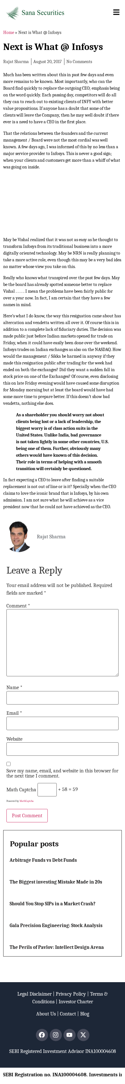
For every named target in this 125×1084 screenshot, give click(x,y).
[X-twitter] (83, 1035)
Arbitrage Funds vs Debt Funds (43, 860)
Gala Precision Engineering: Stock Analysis (56, 925)
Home (8, 32)
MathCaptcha (27, 801)
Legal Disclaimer (34, 994)
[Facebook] (42, 1035)
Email (14, 713)
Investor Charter (76, 1002)
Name (14, 687)
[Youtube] (69, 1035)
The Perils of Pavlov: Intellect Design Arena (57, 947)
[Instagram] (56, 1035)
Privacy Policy (71, 994)
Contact (68, 1014)
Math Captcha (21, 789)
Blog (84, 1014)
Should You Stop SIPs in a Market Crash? (53, 904)
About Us (46, 1014)
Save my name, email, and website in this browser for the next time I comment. (62, 773)
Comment (18, 605)
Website (14, 739)
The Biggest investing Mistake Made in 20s (56, 882)
